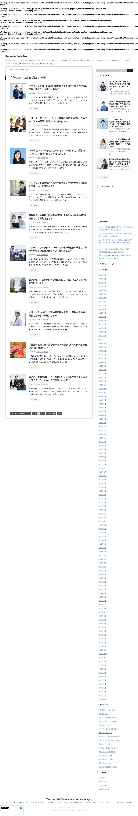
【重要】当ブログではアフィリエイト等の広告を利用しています (32, 64)
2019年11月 (103, 472)
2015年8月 (102, 665)
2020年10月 (103, 438)
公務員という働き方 (105, 725)
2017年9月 (102, 570)
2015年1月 (102, 692)
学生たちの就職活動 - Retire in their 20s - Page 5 (69, 799)
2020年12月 (103, 430)
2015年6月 (102, 673)
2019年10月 (103, 476)
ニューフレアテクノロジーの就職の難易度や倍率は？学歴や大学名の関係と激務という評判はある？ (115, 242)
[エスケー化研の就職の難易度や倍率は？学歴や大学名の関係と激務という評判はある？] (102, 148)
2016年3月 (102, 639)
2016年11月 (103, 608)
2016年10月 (103, 612)
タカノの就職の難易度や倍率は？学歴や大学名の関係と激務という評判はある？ (119, 104)
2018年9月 (102, 525)
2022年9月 (102, 351)
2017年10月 (103, 567)
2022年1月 (102, 381)
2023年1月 (102, 336)
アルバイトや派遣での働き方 (108, 718)
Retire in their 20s (16, 56)
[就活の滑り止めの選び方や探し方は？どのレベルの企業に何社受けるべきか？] (18, 294)
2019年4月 (102, 498)
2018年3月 (102, 548)
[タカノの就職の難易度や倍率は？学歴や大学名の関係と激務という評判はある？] (102, 110)
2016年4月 (102, 635)
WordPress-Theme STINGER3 (69, 807)
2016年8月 (102, 620)
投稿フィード (103, 781)
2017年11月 (103, 563)
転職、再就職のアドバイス (108, 767)
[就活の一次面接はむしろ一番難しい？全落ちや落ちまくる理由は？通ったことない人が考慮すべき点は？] (18, 392)
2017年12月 (103, 559)
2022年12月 (103, 339)
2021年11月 (103, 389)
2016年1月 (102, 646)
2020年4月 (102, 453)
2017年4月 (102, 589)
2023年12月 (103, 294)
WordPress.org (104, 789)
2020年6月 (102, 445)
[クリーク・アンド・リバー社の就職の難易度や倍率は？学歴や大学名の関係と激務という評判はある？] (18, 133)
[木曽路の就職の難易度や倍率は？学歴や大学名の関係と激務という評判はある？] (18, 359)
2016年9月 (102, 616)
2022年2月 (102, 377)
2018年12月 (103, 514)
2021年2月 (102, 423)
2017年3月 (102, 593)
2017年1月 (102, 601)
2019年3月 (102, 502)
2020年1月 (102, 464)
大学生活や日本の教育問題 (108, 729)
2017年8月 (102, 574)
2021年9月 (102, 396)
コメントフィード (105, 785)
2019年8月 (102, 483)
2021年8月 (102, 400)
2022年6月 (102, 362)
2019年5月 (102, 495)
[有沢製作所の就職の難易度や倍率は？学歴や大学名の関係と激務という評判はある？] (18, 230)
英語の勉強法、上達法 (106, 759)
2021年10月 (103, 392)
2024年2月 (102, 286)
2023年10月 (103, 302)
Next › (53, 413)
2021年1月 (102, 426)
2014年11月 (103, 699)
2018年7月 (102, 533)
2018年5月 (102, 540)
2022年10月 (103, 347)
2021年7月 (102, 404)
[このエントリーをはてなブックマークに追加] (21, 808)
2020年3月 (102, 457)
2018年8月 (102, 529)
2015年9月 (102, 661)
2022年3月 (102, 373)
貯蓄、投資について (105, 763)
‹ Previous (22, 413)
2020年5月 (102, 449)
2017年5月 (102, 586)
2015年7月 (102, 669)
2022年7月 (102, 358)
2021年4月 (102, 415)
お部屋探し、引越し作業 (107, 710)
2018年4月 (102, 544)
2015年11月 (103, 654)
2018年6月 (102, 536)
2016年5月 (102, 631)
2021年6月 (102, 408)
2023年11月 (103, 298)
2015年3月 (102, 684)
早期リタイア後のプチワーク (108, 748)
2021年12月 (103, 385)
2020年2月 (102, 461)
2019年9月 (102, 479)
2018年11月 (103, 517)
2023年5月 (102, 320)
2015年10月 (103, 657)
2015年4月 (102, 680)
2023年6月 (102, 317)
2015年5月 (102, 676)
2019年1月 (102, 510)
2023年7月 (102, 313)
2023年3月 (102, 328)
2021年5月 (102, 411)
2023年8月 (102, 309)
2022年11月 (103, 343)
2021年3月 (102, 419)
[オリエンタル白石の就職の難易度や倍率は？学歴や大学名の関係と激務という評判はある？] (18, 327)
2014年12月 (103, 695)
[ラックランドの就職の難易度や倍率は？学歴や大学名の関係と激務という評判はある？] (18, 197)
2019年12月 (103, 468)
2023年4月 (102, 324)
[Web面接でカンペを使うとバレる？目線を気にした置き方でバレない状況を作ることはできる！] (18, 165)
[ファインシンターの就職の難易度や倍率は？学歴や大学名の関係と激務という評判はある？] (18, 100)
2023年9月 (102, 305)
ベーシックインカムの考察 (108, 721)
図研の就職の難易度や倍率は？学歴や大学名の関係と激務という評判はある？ (119, 161)
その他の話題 (103, 714)
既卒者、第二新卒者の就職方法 (109, 736)
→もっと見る (103, 177)
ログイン (102, 778)
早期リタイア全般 (105, 744)
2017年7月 (102, 578)
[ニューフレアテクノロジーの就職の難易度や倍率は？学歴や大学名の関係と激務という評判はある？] (102, 128)
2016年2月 (102, 642)
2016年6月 (102, 627)
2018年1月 (102, 555)
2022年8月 (102, 355)
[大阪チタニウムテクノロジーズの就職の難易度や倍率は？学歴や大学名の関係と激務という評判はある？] (18, 262)
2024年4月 (102, 279)
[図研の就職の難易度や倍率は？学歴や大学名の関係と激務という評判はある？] (102, 168)
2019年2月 (102, 506)
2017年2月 (102, 597)
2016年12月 (103, 604)
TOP (8, 63)
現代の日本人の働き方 (106, 755)
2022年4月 (102, 370)
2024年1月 (102, 290)
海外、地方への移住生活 (107, 752)
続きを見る (34, 108)
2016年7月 (102, 623)
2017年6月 (102, 582)
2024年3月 (102, 283)
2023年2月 (102, 332)
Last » (59, 413)
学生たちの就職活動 (42, 93)
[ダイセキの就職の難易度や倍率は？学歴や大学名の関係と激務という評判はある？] (102, 90)
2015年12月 (103, 650)
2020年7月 (102, 442)
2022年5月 (102, 366)
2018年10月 (103, 521)
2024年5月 (102, 275)
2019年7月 (102, 487)
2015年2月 (102, 688)
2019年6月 (102, 491)
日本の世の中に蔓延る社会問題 (109, 740)
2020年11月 (103, 434)
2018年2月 (102, 551)
